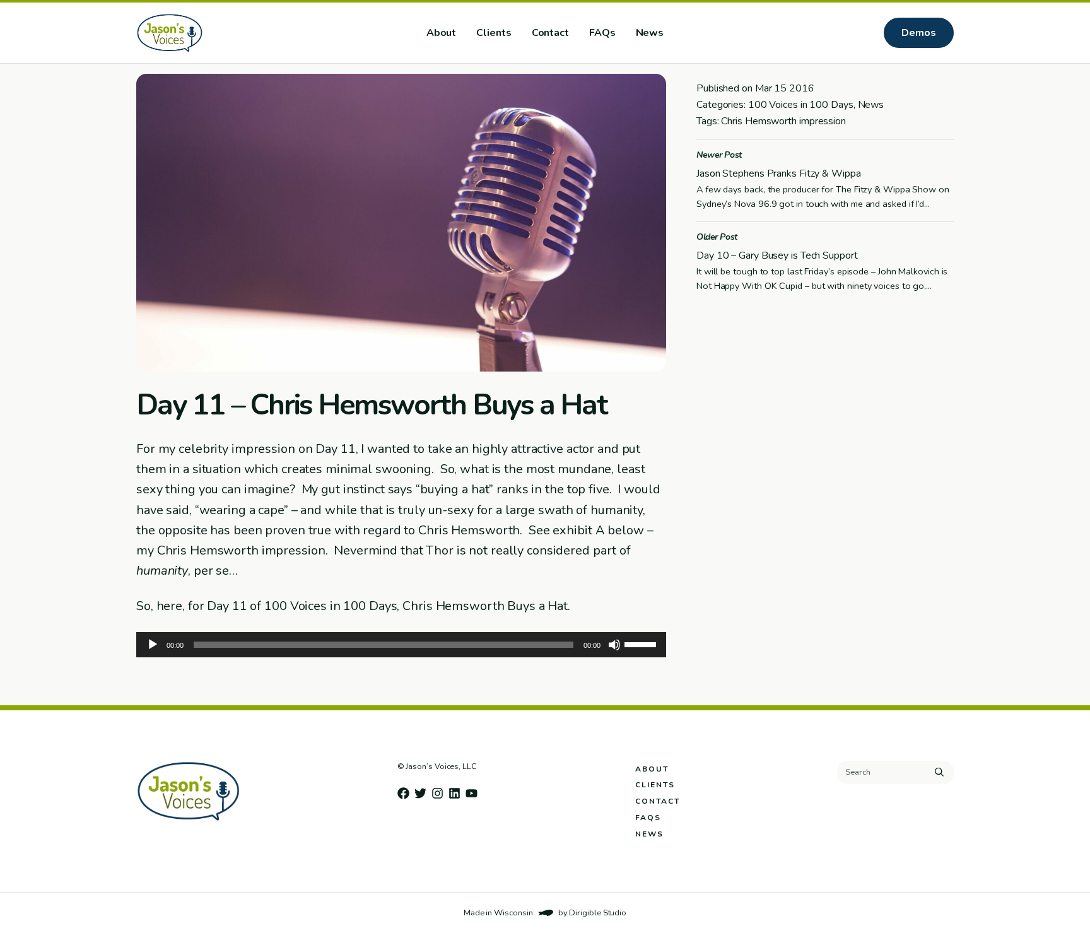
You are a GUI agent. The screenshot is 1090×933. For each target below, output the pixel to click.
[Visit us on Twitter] (420, 793)
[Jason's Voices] (210, 32)
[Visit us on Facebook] (403, 793)
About (441, 33)
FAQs (602, 33)
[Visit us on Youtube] (472, 793)
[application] (401, 644)
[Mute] (614, 644)
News (650, 33)
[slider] (642, 643)
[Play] (152, 644)
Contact (550, 33)
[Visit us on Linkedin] (454, 793)
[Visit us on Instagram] (437, 793)
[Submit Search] (939, 772)
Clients (493, 33)
